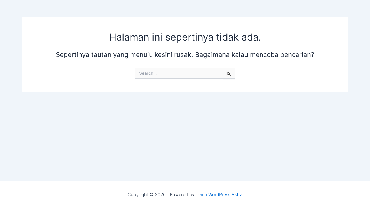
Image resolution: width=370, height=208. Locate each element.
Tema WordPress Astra (219, 194)
